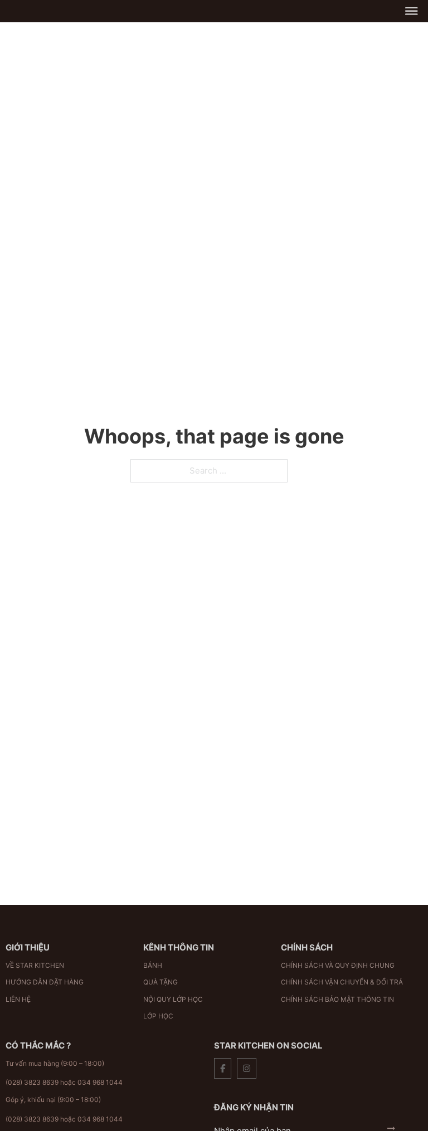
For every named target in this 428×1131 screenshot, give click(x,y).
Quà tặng (160, 982)
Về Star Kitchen (35, 965)
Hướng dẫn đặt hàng (45, 982)
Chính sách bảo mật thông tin (337, 999)
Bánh (152, 965)
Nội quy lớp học (173, 999)
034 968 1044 (100, 1082)
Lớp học (158, 1016)
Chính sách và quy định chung (338, 965)
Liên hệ (18, 999)
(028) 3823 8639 (32, 1082)
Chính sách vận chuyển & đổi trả (342, 982)
